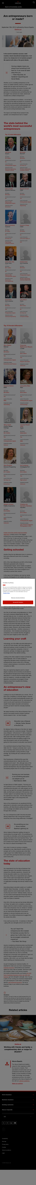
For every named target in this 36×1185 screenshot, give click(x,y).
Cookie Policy (6, 593)
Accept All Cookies (18, 602)
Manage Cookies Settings (18, 597)
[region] (18, 592)
